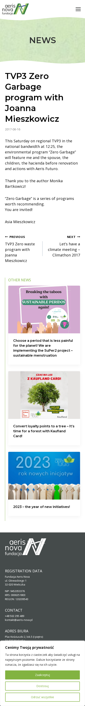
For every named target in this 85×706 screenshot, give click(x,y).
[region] (42, 673)
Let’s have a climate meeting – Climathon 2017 (64, 246)
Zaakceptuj (42, 675)
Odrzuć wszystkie (42, 697)
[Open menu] (78, 9)
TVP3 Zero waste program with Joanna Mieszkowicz (20, 249)
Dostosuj (42, 686)
